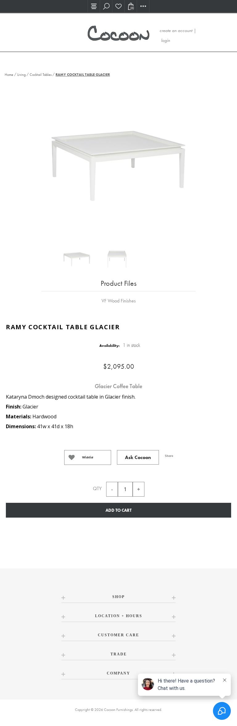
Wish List (118, 6)
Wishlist (87, 457)
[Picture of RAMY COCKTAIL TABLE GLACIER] (77, 259)
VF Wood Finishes (119, 300)
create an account (176, 30)
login (165, 40)
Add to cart (118, 510)
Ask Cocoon (138, 457)
